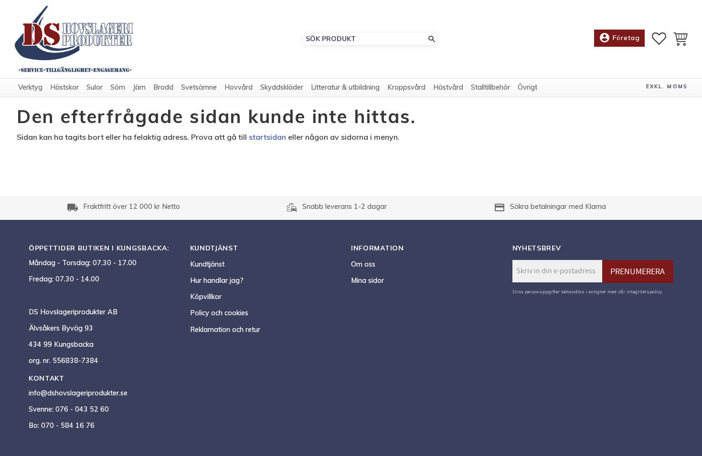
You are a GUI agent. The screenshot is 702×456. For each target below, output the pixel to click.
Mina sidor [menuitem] (367, 280)
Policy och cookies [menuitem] (219, 313)
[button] (659, 38)
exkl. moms (667, 86)
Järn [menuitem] (139, 87)
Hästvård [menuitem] (448, 87)
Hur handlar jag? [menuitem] (217, 280)
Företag (619, 37)
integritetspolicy (644, 291)
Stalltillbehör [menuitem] (490, 87)
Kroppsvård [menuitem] (406, 87)
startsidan (267, 137)
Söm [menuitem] (117, 87)
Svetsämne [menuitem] (199, 87)
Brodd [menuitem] (163, 87)
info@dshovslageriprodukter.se (78, 393)
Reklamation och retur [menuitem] (225, 329)
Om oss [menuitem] (363, 264)
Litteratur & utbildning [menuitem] (345, 87)
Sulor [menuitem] (94, 87)
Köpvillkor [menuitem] (206, 296)
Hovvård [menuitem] (238, 87)
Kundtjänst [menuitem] (207, 264)
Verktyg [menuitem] (30, 87)
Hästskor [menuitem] (64, 87)
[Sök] (431, 39)
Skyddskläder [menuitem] (281, 87)
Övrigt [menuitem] (527, 87)
